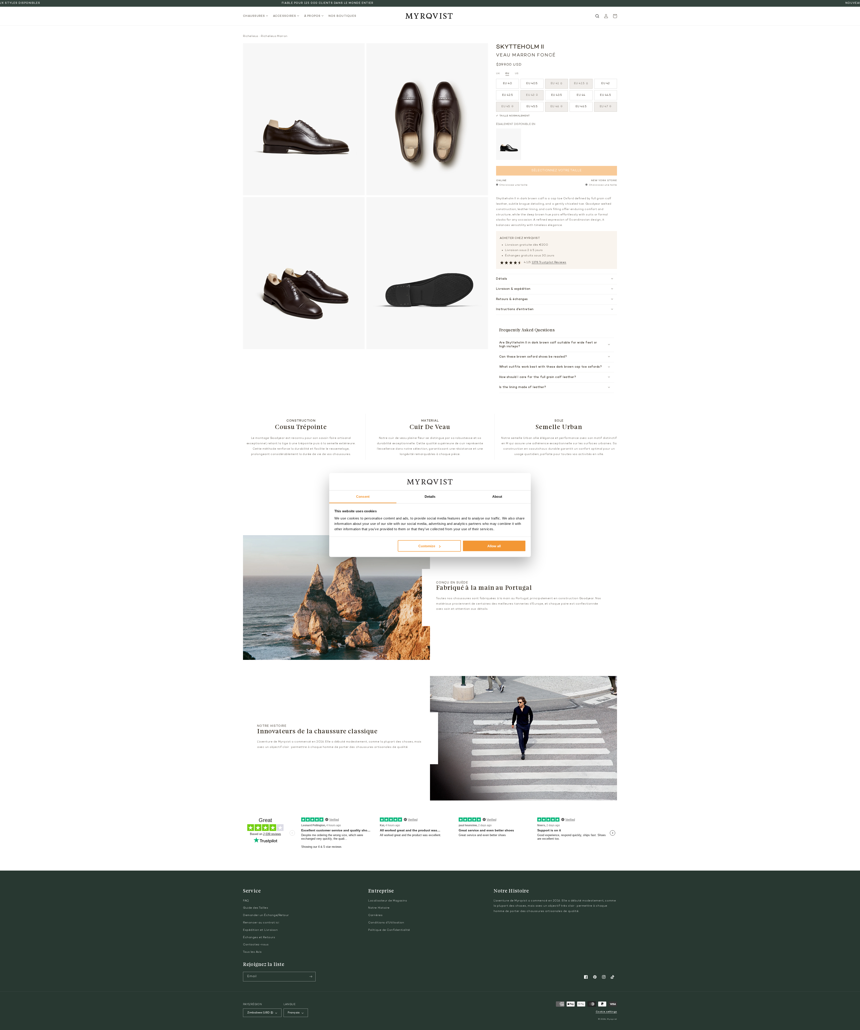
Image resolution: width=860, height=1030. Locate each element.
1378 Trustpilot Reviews (549, 262)
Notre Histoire (379, 908)
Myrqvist (612, 1019)
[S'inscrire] (310, 976)
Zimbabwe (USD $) (260, 1012)
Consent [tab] (363, 496)
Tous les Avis (252, 952)
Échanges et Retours (259, 937)
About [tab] (497, 496)
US (517, 73)
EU (507, 73)
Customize (426, 546)
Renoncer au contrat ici (261, 923)
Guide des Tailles (255, 908)
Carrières (375, 915)
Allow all (494, 546)
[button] (257, 16)
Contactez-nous (256, 944)
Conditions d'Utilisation (386, 923)
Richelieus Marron (274, 36)
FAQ (246, 901)
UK (498, 73)
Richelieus (250, 36)
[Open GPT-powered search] (597, 16)
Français (294, 1012)
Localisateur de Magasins (387, 901)
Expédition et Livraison (260, 930)
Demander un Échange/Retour (266, 915)
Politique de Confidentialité (389, 930)
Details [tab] (430, 496)
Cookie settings (606, 1011)
